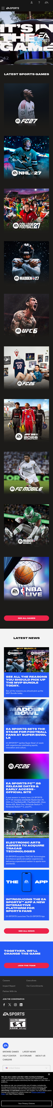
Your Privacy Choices (26, 1103)
